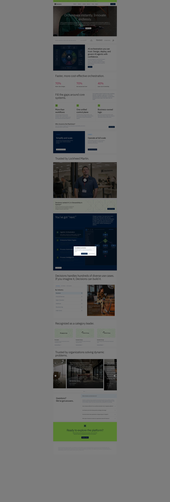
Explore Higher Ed (84, 253)
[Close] (95, 247)
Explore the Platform (92, 253)
